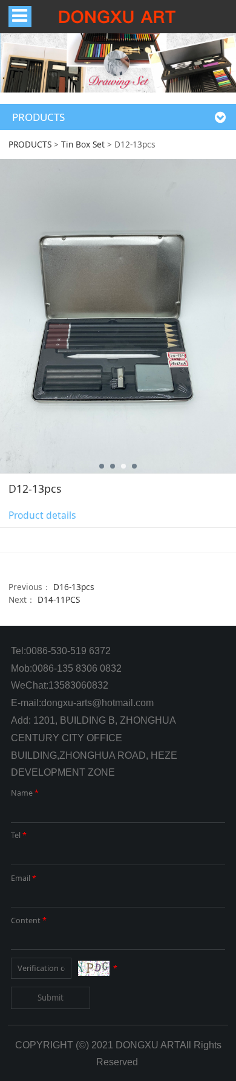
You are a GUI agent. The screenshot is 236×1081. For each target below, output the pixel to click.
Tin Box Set (83, 144)
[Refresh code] (94, 968)
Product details (42, 515)
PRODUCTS (29, 144)
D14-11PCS (59, 599)
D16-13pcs (73, 586)
